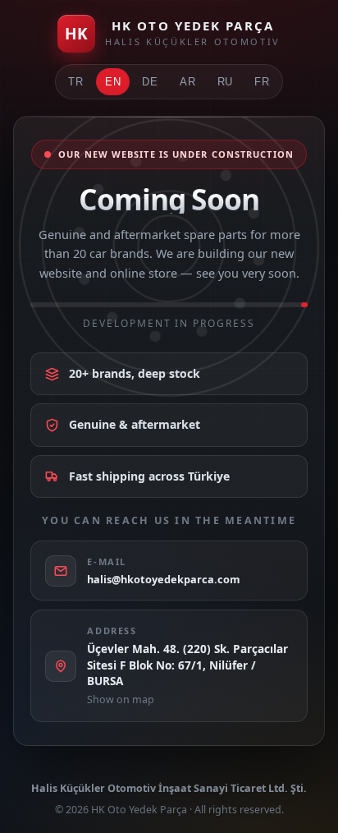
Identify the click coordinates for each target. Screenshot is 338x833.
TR (76, 82)
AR (188, 82)
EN (113, 82)
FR (262, 82)
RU (225, 82)
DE (150, 82)
